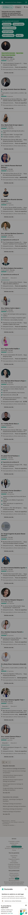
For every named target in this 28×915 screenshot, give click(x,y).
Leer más (10, 913)
